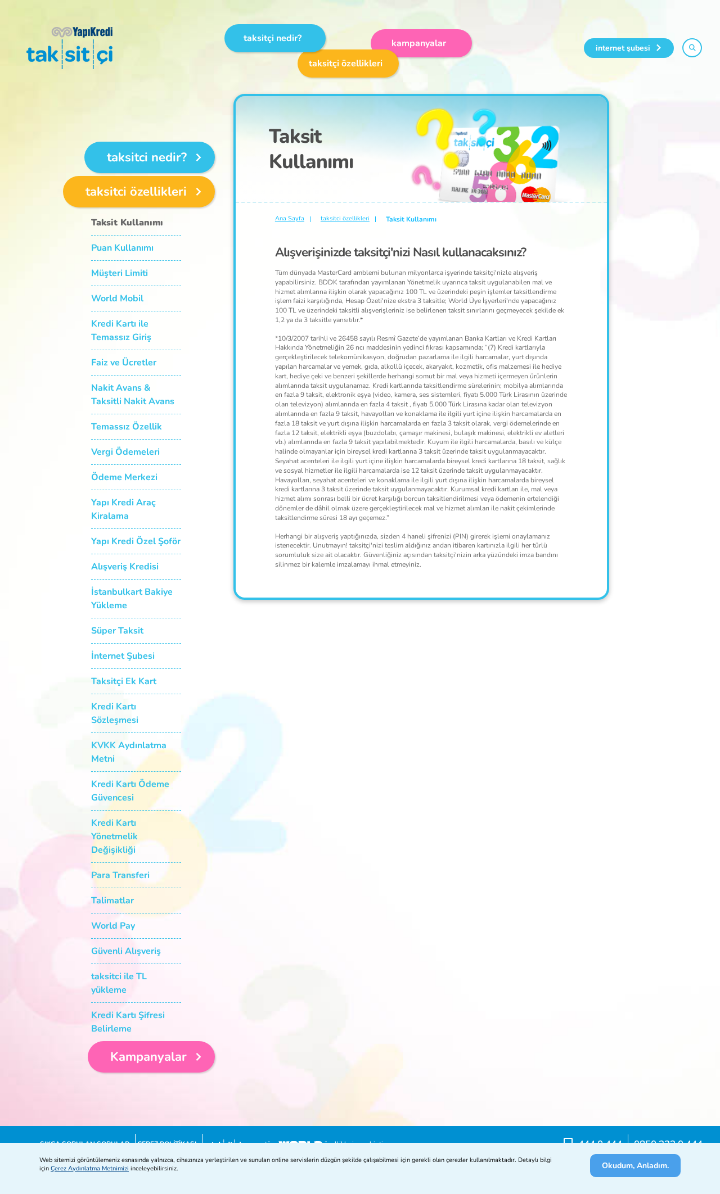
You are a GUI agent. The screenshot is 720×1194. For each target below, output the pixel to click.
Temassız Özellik (126, 426)
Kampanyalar (148, 1056)
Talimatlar (112, 900)
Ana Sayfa (289, 218)
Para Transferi (120, 875)
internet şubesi (623, 48)
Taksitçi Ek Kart (123, 681)
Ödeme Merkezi (124, 477)
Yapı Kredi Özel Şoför (136, 541)
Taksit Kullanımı (127, 222)
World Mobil (117, 298)
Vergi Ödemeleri (125, 452)
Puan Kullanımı (122, 248)
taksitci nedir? (147, 157)
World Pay (113, 926)
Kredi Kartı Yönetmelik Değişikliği (114, 836)
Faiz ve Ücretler (123, 362)
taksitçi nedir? (273, 38)
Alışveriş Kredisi (125, 566)
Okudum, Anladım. (635, 1165)
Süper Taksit (117, 631)
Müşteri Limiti (119, 273)
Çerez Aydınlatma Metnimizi (90, 1168)
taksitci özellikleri (136, 191)
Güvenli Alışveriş (126, 951)
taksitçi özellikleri (345, 63)
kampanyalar (419, 43)
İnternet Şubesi (123, 656)
